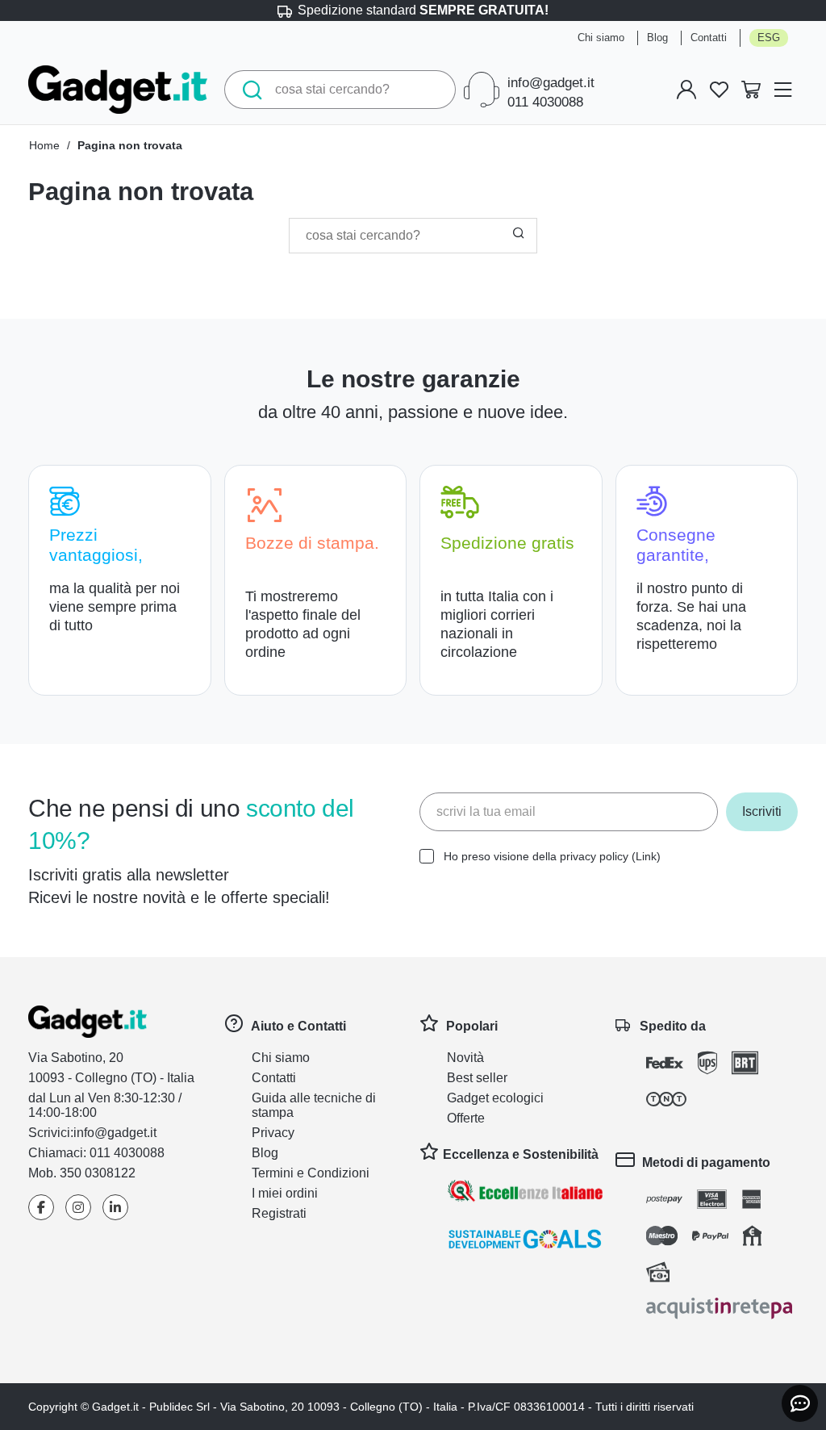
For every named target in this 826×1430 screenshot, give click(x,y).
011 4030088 (531, 102)
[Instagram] (78, 1207)
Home (46, 145)
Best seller (480, 1077)
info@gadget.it (541, 83)
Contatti (707, 37)
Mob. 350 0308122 (85, 1173)
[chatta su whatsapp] (800, 1403)
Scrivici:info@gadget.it (100, 1132)
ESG (769, 37)
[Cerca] (248, 89)
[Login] (686, 89)
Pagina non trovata (139, 145)
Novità (468, 1057)
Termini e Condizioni (317, 1173)
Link (662, 856)
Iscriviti (759, 811)
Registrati (283, 1213)
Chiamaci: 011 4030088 (101, 1152)
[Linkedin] (115, 1207)
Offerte (469, 1118)
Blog (651, 37)
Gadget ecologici (501, 1098)
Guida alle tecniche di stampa (321, 1105)
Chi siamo (591, 37)
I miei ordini (289, 1193)
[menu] (783, 89)
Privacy (275, 1132)
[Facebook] (41, 1207)
